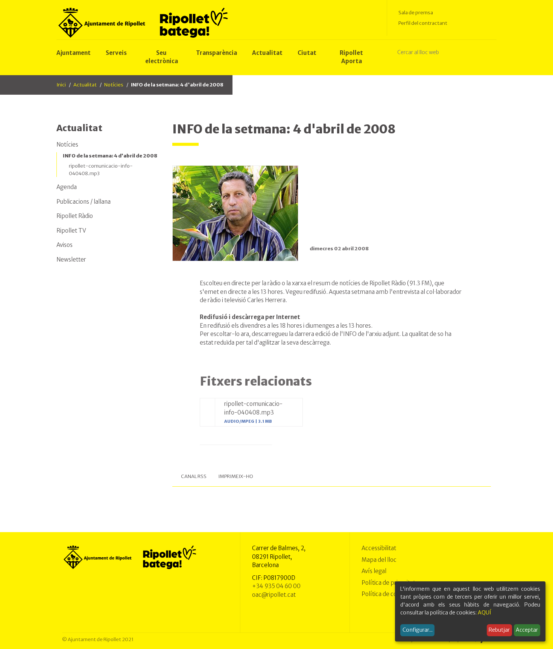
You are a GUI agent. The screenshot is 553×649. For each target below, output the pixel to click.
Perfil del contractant (422, 23)
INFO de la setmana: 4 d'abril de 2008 (110, 156)
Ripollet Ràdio (74, 215)
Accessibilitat (379, 548)
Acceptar (527, 629)
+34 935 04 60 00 (276, 586)
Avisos (64, 244)
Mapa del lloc (379, 559)
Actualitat (85, 85)
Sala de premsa (415, 12)
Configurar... (418, 629)
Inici (61, 85)
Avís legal (374, 571)
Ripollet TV (71, 230)
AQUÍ (484, 612)
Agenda (66, 187)
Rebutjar (499, 629)
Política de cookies (386, 594)
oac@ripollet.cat (274, 594)
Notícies (113, 85)
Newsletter (71, 259)
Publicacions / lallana (83, 201)
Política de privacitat (388, 582)
